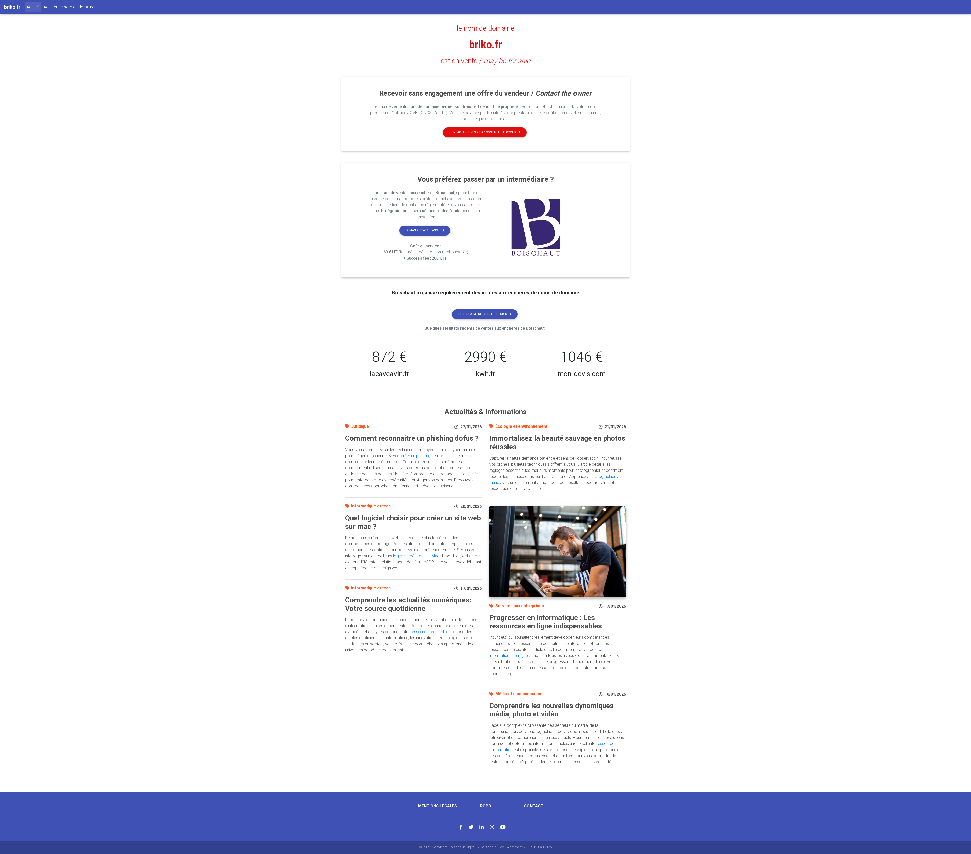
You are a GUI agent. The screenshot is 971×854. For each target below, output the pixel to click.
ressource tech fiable (429, 631)
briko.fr (485, 45)
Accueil (34, 6)
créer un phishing (415, 455)
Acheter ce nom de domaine (68, 7)
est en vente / (485, 61)
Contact (533, 806)
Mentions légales (437, 806)
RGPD (485, 806)
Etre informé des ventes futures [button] (482, 314)
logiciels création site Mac (416, 555)
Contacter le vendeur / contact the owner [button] (482, 132)
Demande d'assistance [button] (422, 230)
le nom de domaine (485, 28)
